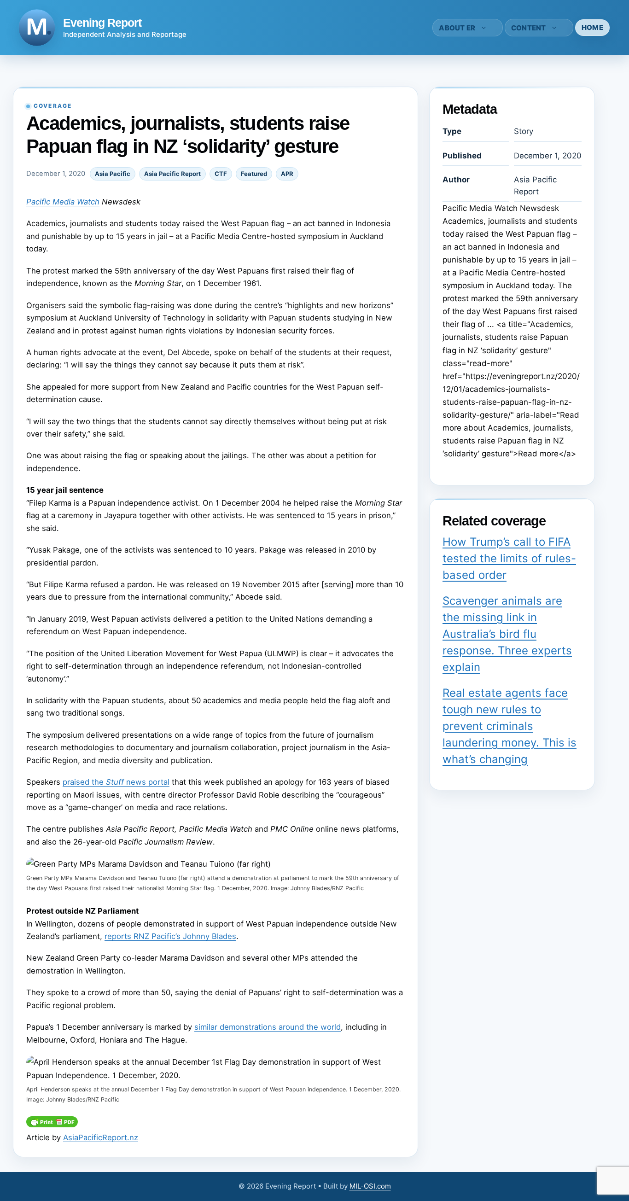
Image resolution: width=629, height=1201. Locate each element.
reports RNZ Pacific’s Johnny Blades (170, 936)
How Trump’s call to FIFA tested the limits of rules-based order (509, 558)
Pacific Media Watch (62, 201)
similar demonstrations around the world (267, 1027)
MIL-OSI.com (370, 1186)
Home (592, 27)
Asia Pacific (112, 173)
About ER (457, 27)
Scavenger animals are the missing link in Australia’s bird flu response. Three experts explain (507, 634)
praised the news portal (116, 782)
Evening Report (102, 22)
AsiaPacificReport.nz (100, 1137)
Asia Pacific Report (172, 173)
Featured (254, 173)
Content (528, 27)
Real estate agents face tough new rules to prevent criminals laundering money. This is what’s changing (510, 726)
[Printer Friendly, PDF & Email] (52, 1124)
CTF (221, 173)
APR (287, 173)
